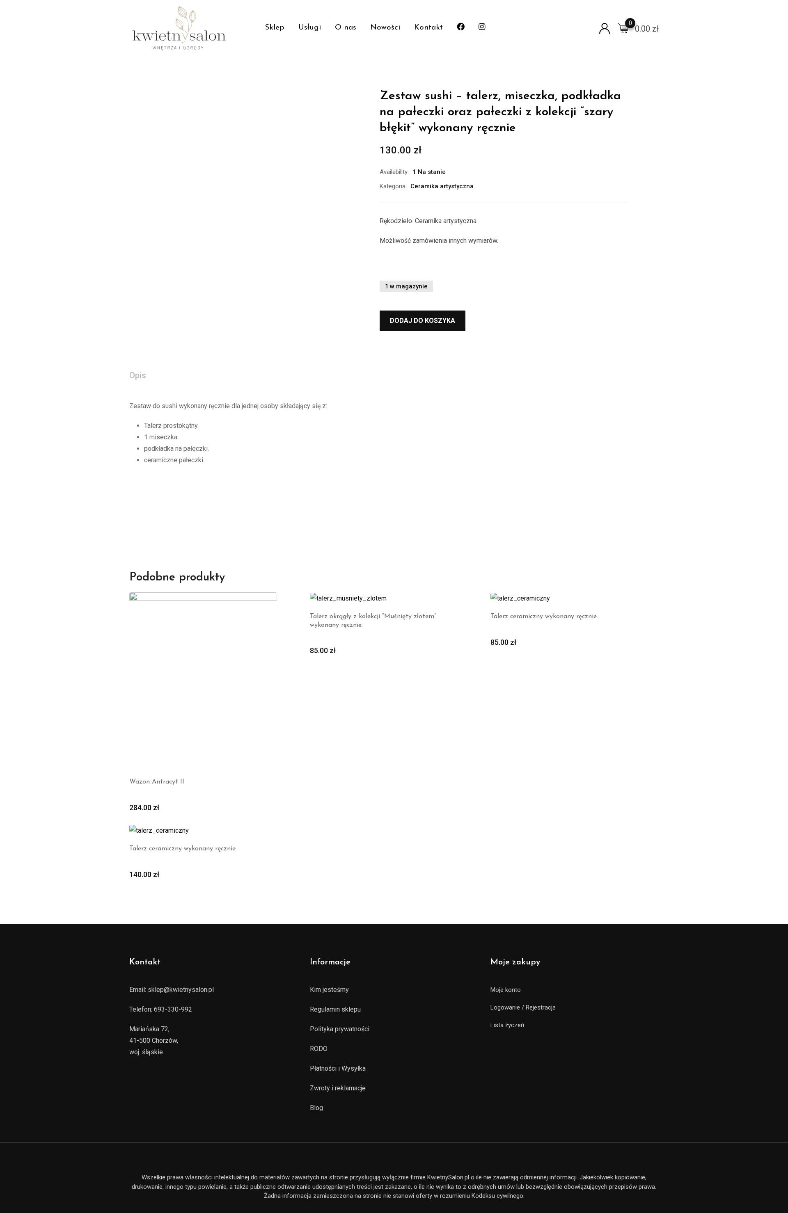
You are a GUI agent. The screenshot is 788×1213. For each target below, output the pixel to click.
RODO (319, 1049)
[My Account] (604, 28)
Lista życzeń (507, 1025)
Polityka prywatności (339, 1029)
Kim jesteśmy (329, 990)
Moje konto (505, 990)
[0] (623, 28)
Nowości (385, 28)
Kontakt (428, 28)
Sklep (274, 28)
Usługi (309, 28)
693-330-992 (173, 1009)
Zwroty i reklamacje (338, 1088)
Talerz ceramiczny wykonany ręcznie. (544, 616)
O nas (345, 28)
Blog (316, 1108)
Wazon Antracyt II (156, 782)
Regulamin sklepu (335, 1009)
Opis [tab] (137, 375)
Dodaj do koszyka (422, 320)
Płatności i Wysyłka (338, 1068)
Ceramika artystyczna (442, 186)
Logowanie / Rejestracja (523, 1007)
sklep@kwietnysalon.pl (181, 990)
